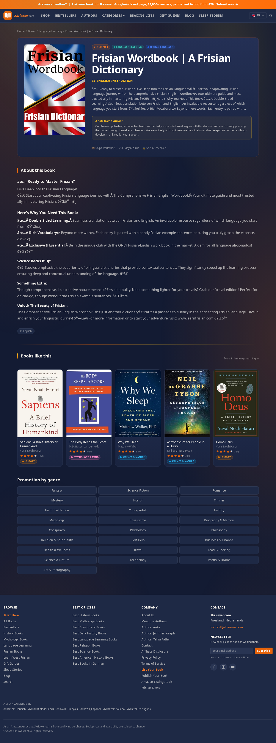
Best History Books (85, 615)
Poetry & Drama (219, 560)
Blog (189, 15)
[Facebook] (213, 667)
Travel (138, 550)
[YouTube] (232, 667)
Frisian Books (12, 651)
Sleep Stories (211, 15)
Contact (146, 645)
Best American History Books (93, 657)
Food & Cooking (219, 550)
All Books (9, 621)
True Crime (138, 520)
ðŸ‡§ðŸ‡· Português (139, 709)
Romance (219, 490)
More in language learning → (241, 358)
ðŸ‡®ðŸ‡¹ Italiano (114, 709)
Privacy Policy (151, 657)
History (219, 510)
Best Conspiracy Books (88, 627)
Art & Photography (57, 570)
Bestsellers (65, 15)
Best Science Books (86, 651)
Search (8, 682)
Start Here (11, 615)
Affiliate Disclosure (154, 651)
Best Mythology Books (88, 621)
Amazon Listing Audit (156, 682)
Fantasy (57, 490)
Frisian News (150, 688)
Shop (45, 15)
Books (31, 31)
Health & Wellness (57, 550)
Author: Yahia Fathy (155, 639)
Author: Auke (150, 627)
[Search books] (271, 15)
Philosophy (219, 530)
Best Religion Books (86, 645)
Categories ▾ (113, 15)
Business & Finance (219, 540)
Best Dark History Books (89, 633)
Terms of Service (153, 663)
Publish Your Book (154, 675)
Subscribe (263, 651)
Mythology (56, 520)
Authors (89, 15)
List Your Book (152, 669)
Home (21, 31)
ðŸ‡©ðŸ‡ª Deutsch (14, 709)
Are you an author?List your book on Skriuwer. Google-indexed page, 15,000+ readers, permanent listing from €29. (138, 4)
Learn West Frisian (16, 657)
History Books (13, 633)
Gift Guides (170, 15)
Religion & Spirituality (57, 540)
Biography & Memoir (219, 520)
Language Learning (50, 31)
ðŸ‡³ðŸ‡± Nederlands (41, 709)
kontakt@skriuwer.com (226, 627)
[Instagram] (223, 667)
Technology (138, 560)
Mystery (57, 500)
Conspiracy (57, 530)
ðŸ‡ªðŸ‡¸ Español (90, 709)
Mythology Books (15, 639)
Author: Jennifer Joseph (158, 633)
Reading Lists (142, 15)
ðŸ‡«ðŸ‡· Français (67, 709)
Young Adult (138, 510)
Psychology (138, 530)
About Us (148, 615)
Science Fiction (138, 490)
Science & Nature (56, 560)
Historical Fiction (57, 510)
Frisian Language (161, 47)
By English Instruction (112, 81)
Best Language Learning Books (94, 639)
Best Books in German (88, 663)
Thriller (219, 500)
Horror (138, 500)
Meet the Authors (154, 621)
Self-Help (138, 540)
